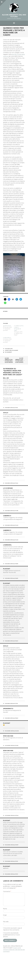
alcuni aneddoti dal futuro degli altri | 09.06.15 (19, 360)
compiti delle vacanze (11, 350)
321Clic (5, 412)
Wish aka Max (8, 736)
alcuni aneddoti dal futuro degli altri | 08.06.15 (9, 360)
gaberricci (7, 515)
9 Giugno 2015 (8, 348)
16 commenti (8, 352)
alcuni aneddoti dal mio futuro (14, 16)
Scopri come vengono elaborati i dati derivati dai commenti (14, 949)
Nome (5, 908)
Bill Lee (6, 378)
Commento (7, 891)
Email (5, 915)
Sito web (5, 921)
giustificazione (7, 325)
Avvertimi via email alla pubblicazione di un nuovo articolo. (11, 934)
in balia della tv (7, 337)
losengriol (7, 545)
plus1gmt (6, 569)
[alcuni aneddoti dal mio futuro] (14, 7)
